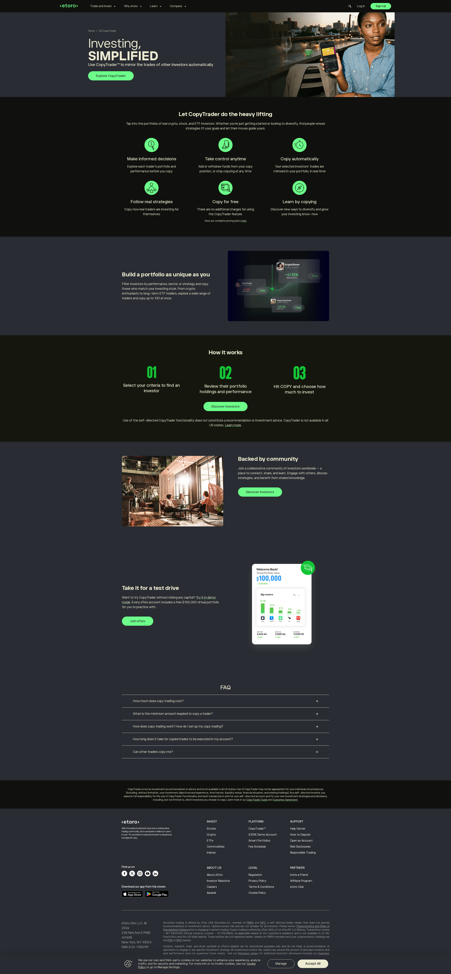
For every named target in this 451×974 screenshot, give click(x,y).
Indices (211, 852)
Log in (361, 6)
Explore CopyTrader (111, 76)
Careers (212, 886)
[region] (225, 964)
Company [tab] (176, 6)
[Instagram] (140, 873)
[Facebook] (124, 873)
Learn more (233, 425)
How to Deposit (300, 834)
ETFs (210, 840)
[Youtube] (147, 873)
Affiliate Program (301, 880)
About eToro (215, 874)
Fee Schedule (257, 846)
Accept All (312, 963)
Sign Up (381, 6)
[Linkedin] (155, 873)
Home (91, 30)
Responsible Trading (303, 852)
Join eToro (137, 621)
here (244, 220)
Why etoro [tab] (131, 6)
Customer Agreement (285, 799)
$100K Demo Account (263, 834)
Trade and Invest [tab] (101, 6)
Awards (211, 892)
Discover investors (225, 406)
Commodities (215, 846)
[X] (132, 873)
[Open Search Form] (349, 6)
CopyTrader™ (257, 828)
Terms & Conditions (261, 886)
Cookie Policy (257, 892)
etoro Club (297, 886)
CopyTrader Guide (257, 799)
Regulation (255, 874)
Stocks (211, 828)
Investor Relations (218, 880)
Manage (281, 963)
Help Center (297, 828)
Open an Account (301, 840)
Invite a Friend (299, 874)
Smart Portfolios (259, 840)
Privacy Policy (257, 880)
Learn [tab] (153, 6)
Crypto (211, 834)
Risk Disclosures (300, 846)
